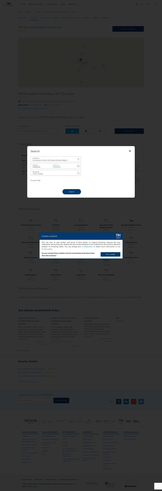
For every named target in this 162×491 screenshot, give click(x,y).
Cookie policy (47, 249)
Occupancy (36, 172)
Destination (36, 158)
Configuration (87, 246)
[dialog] (81, 245)
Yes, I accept (110, 254)
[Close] (129, 151)
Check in (35, 165)
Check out (56, 165)
